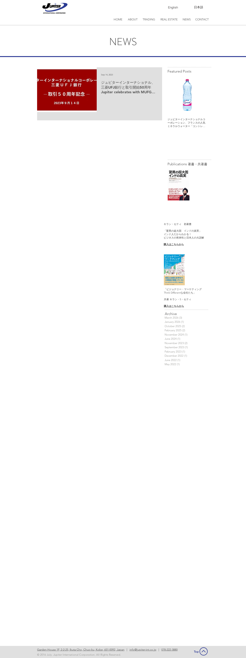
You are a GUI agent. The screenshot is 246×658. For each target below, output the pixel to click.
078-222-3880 (169, 649)
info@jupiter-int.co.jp (142, 649)
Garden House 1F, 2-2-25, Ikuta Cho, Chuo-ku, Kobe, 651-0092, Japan (80, 649)
